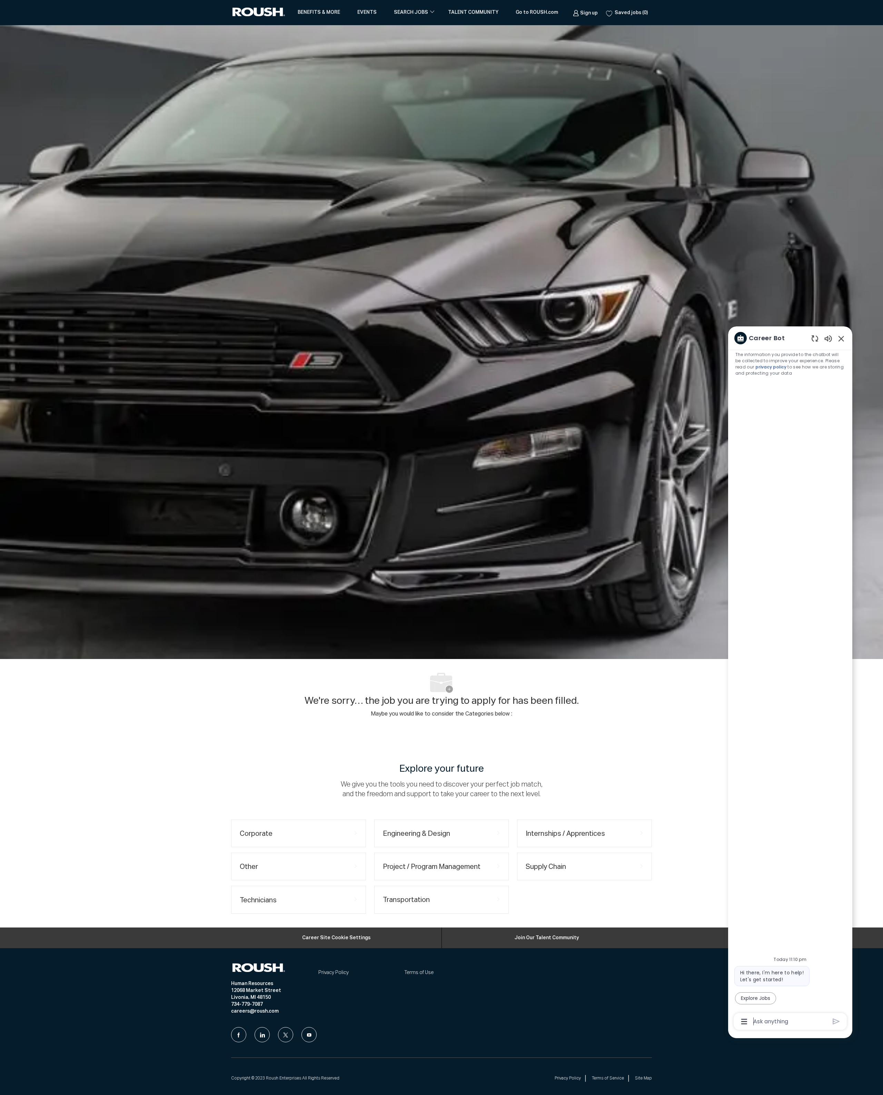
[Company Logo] (260, 12)
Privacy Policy (333, 972)
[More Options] (744, 1021)
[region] (790, 679)
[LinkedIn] (262, 1034)
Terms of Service (608, 1078)
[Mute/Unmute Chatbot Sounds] (828, 338)
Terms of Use (419, 972)
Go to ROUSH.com (537, 12)
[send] (836, 1021)
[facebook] (238, 1034)
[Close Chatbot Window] (841, 338)
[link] (585, 12)
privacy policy (770, 367)
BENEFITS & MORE (319, 12)
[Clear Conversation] (815, 338)
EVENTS (367, 12)
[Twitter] (285, 1034)
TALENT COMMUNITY (473, 12)
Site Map (643, 1078)
